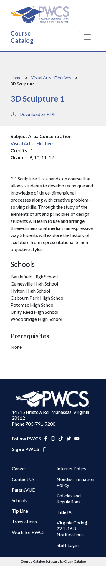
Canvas (19, 468)
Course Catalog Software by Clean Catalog (53, 561)
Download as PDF (37, 114)
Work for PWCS (28, 532)
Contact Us (23, 479)
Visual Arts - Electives (51, 77)
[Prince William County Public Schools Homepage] (53, 399)
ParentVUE (23, 489)
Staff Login (68, 545)
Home (16, 77)
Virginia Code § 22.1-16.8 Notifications (72, 528)
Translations (24, 521)
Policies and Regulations (69, 498)
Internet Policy (71, 468)
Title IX (64, 512)
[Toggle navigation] (87, 37)
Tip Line (20, 511)
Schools (19, 500)
